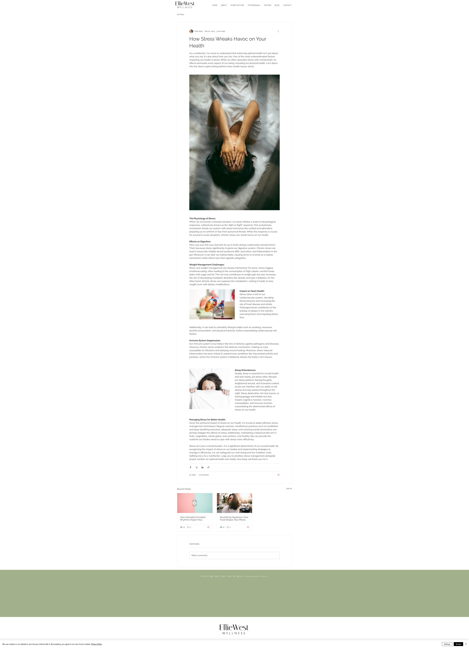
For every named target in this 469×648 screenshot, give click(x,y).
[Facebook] (230, 609)
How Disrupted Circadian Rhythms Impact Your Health (193, 518)
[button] (237, 5)
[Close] (466, 644)
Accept (458, 644)
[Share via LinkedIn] (202, 467)
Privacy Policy (228, 613)
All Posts (180, 14)
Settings (447, 644)
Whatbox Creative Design (261, 613)
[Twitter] (234, 609)
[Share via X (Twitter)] (196, 467)
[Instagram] (238, 609)
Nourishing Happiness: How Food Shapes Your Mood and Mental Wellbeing (234, 518)
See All (289, 488)
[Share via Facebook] (190, 467)
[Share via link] (208, 467)
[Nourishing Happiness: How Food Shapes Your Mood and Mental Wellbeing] (234, 503)
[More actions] (278, 31)
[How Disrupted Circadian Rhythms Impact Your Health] (195, 503)
